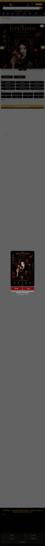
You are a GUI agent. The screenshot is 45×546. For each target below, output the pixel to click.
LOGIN (28, 288)
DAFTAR (16, 288)
